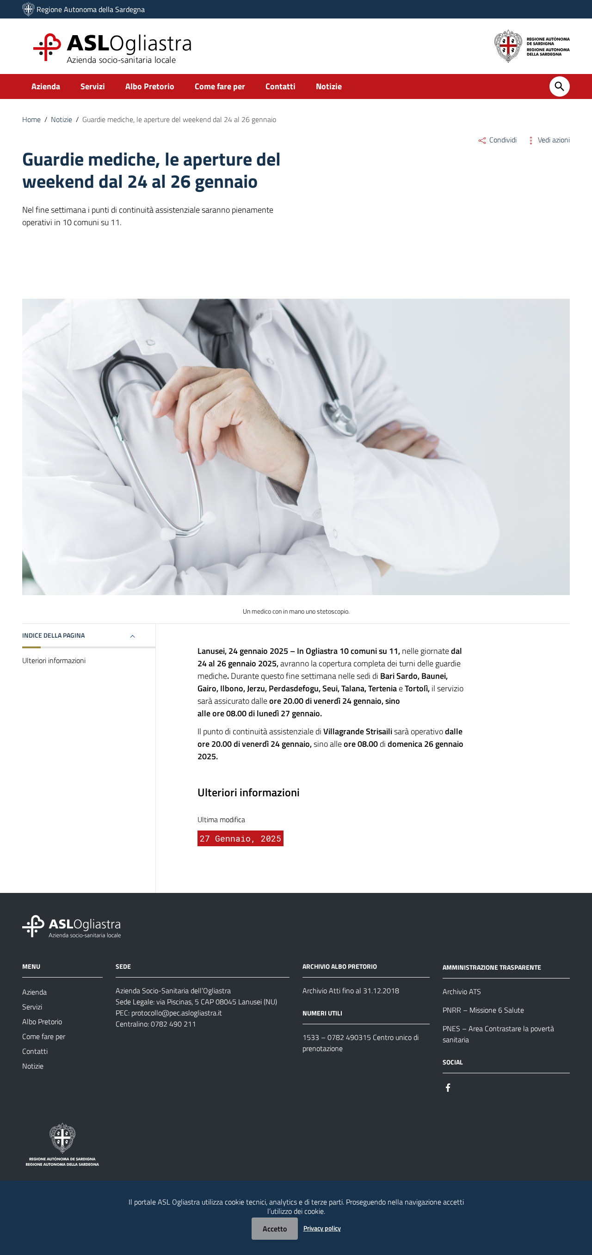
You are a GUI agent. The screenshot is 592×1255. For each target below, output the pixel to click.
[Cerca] (559, 86)
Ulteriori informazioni (54, 660)
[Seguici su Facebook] (448, 1087)
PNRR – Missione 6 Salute (483, 1009)
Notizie (329, 86)
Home (31, 119)
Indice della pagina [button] (53, 635)
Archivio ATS (462, 991)
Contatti (280, 86)
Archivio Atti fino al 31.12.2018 (350, 990)
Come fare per (220, 86)
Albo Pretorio (149, 86)
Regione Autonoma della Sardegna (91, 9)
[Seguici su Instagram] (464, 1087)
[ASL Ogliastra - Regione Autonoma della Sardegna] (71, 925)
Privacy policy (322, 1228)
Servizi (92, 86)
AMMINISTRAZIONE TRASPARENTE (492, 967)
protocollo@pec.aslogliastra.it (176, 1012)
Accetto (275, 1228)
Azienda (45, 86)
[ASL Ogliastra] (28, 9)
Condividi (502, 139)
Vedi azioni (553, 139)
